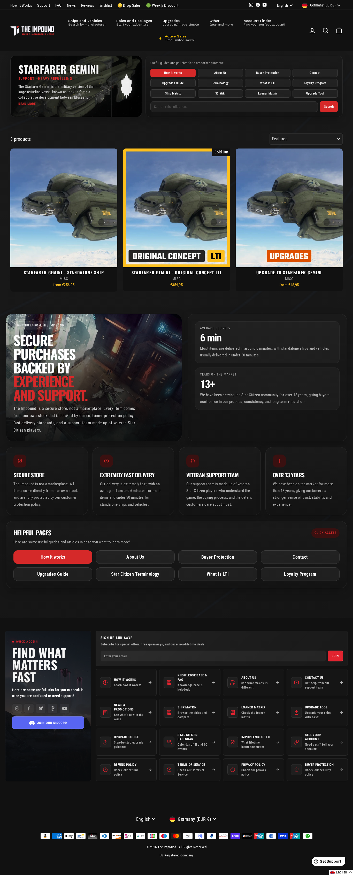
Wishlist (105, 5)
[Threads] (53, 708)
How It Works (21, 5)
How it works (173, 73)
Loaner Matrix (267, 93)
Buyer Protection (267, 73)
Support (43, 5)
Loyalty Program (315, 83)
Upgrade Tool (315, 93)
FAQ (58, 5)
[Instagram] (17, 708)
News (71, 5)
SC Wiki (220, 93)
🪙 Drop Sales (129, 5)
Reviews (87, 5)
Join (335, 656)
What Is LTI (267, 83)
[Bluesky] (41, 708)
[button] (341, 872)
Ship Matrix (173, 93)
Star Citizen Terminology (135, 574)
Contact (315, 73)
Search (329, 106)
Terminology (220, 83)
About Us (220, 73)
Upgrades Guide (173, 83)
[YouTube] (65, 708)
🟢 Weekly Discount (162, 5)
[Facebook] (29, 708)
